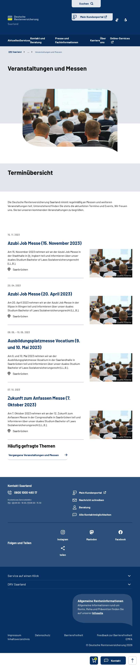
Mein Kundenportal (91, 16)
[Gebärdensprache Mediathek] (117, 20)
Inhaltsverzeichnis (19, 639)
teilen (63, 554)
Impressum (14, 635)
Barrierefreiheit (73, 635)
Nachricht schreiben (91, 500)
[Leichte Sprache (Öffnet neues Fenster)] (125, 20)
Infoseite (97, 613)
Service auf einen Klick (23, 575)
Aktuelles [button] (13, 40)
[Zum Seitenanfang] (132, 660)
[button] (113, 660)
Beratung (84, 507)
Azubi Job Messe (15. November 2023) (44, 243)
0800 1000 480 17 (25, 492)
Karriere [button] (95, 40)
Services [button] (24, 40)
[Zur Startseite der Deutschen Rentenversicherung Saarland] (23, 20)
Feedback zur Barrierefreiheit (114, 635)
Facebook (120, 539)
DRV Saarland (17, 584)
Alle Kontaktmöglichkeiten (95, 514)
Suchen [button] (84, 3)
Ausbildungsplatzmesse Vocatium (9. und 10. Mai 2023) (44, 344)
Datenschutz (42, 635)
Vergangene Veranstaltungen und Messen (34, 455)
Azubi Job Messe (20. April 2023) (40, 293)
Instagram (62, 539)
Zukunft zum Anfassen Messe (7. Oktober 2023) (39, 401)
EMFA (129, 639)
